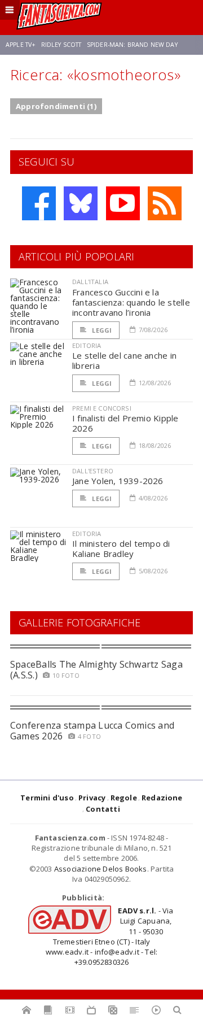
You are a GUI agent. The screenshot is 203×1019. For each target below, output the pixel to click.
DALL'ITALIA (90, 281)
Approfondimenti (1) (56, 106)
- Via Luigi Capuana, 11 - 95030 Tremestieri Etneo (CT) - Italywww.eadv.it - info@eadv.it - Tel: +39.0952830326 (110, 936)
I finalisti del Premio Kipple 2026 (125, 423)
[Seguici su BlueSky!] (80, 203)
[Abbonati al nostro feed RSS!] (164, 203)
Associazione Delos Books (100, 869)
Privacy (91, 797)
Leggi (101, 330)
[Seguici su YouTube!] (123, 203)
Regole (124, 797)
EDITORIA (86, 345)
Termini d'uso (47, 797)
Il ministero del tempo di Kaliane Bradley (121, 548)
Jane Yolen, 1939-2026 (118, 480)
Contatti (103, 809)
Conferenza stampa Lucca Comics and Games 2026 (92, 730)
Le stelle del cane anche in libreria (124, 360)
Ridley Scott (61, 45)
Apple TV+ (21, 45)
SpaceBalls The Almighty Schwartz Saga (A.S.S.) (96, 669)
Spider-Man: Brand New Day (132, 45)
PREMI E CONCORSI (101, 408)
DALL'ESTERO (92, 471)
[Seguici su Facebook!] (39, 203)
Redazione (162, 797)
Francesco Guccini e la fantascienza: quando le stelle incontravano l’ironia (131, 302)
